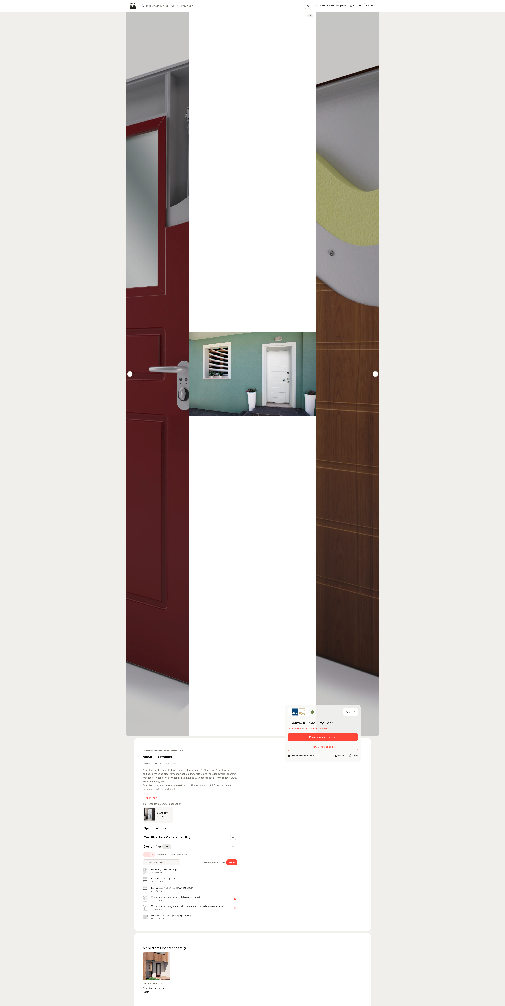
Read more (149, 798)
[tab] (149, 854)
